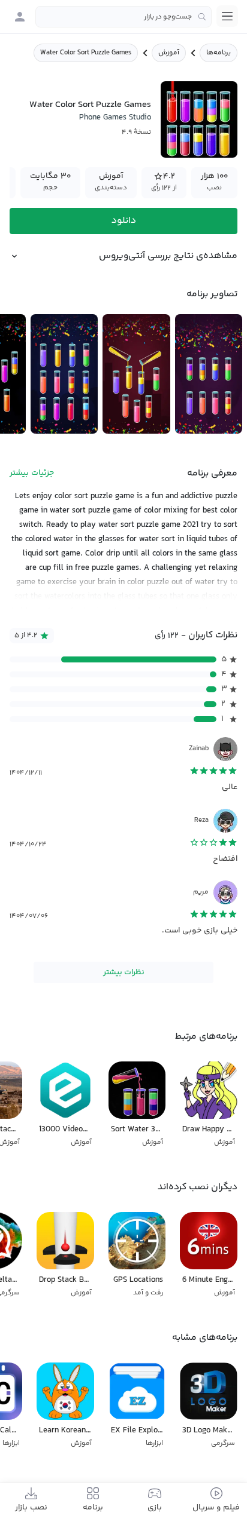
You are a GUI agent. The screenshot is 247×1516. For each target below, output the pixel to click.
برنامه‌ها (218, 53)
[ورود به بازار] (20, 16)
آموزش (168, 53)
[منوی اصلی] (227, 16)
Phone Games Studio (115, 117)
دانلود (124, 220)
